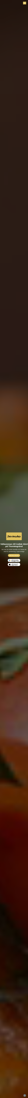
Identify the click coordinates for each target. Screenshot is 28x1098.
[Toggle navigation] (24, 3)
